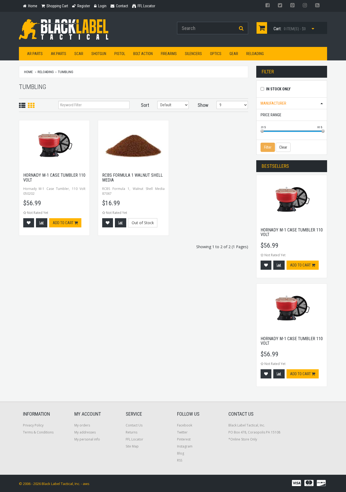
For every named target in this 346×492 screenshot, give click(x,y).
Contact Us (134, 425)
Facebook (184, 425)
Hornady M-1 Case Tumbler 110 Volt (54, 178)
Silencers (193, 54)
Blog (180, 453)
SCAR (78, 54)
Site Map (132, 446)
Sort (145, 105)
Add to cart (63, 223)
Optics (215, 54)
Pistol (119, 54)
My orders (82, 425)
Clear (283, 147)
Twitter (182, 432)
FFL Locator (134, 439)
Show (203, 105)
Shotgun (98, 54)
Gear (233, 54)
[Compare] (41, 222)
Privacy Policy (33, 425)
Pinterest (184, 439)
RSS (179, 460)
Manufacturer (273, 103)
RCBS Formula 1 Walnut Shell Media (132, 178)
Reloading (255, 54)
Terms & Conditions (38, 432)
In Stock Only (278, 89)
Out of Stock (143, 222)
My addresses (85, 432)
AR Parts (35, 54)
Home (28, 72)
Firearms (169, 54)
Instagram (184, 446)
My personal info (87, 439)
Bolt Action (143, 54)
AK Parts (58, 54)
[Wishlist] (28, 222)
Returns (131, 432)
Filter (267, 147)
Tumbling (65, 72)
